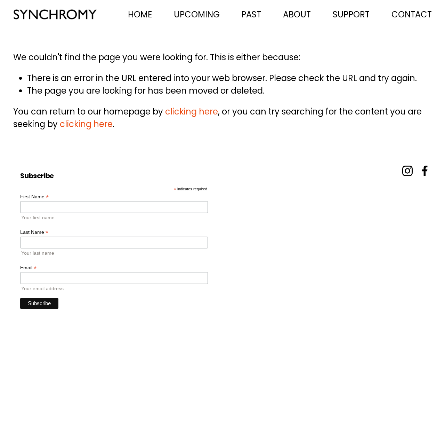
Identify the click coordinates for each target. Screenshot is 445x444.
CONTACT (411, 14)
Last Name (34, 232)
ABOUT (297, 14)
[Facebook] (424, 170)
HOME (140, 14)
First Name (34, 196)
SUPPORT (351, 14)
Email (28, 267)
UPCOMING (197, 14)
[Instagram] (407, 170)
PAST (251, 14)
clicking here (191, 111)
